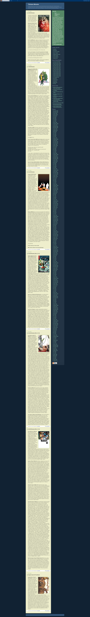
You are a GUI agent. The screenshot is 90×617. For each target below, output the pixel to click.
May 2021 (54, 332)
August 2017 (55, 292)
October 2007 (55, 140)
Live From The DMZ (56, 51)
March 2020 (55, 328)
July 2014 (54, 244)
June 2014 (54, 243)
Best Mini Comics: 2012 (57, 68)
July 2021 (54, 333)
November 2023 (55, 345)
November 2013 (55, 234)
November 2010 (55, 188)
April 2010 (54, 179)
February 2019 (55, 311)
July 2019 (54, 318)
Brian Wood (55, 50)
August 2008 (55, 153)
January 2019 (55, 310)
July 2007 (54, 136)
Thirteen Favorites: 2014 (57, 73)
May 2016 (54, 273)
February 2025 (55, 350)
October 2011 (55, 202)
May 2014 (54, 242)
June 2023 (54, 341)
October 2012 (55, 217)
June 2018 (54, 301)
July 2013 (54, 229)
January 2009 (55, 159)
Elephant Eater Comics (56, 54)
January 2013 (55, 221)
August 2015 (55, 261)
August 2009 (55, 168)
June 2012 (54, 212)
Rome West (55, 78)
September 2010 (55, 185)
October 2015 (55, 264)
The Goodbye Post (56, 77)
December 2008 (55, 158)
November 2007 (55, 141)
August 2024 (55, 349)
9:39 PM (38, 426)
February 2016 (55, 269)
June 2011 (54, 197)
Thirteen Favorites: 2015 (57, 74)
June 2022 (54, 337)
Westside (54, 83)
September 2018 (55, 305)
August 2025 (55, 354)
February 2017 (55, 284)
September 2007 (55, 139)
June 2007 (54, 135)
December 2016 (55, 282)
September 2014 (55, 247)
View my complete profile (57, 44)
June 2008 (54, 150)
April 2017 (54, 287)
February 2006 (55, 114)
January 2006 (55, 113)
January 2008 (55, 144)
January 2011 (55, 190)
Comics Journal (55, 55)
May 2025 (54, 351)
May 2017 (54, 288)
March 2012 (55, 208)
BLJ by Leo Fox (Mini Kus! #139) (58, 102)
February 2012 (55, 207)
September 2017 (55, 293)
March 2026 (55, 355)
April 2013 (54, 225)
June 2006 (54, 119)
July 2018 (54, 302)
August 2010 (55, 184)
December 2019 (55, 324)
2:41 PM (38, 249)
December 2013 (55, 235)
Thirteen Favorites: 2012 (57, 69)
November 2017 (55, 296)
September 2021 (55, 336)
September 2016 (55, 278)
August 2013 (55, 230)
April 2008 (54, 148)
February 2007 (55, 130)
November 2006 (55, 126)
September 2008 (55, 154)
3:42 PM (38, 570)
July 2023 (54, 342)
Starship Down (55, 79)
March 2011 (55, 193)
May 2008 (54, 149)
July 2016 (54, 275)
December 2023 (55, 346)
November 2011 (55, 203)
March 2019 (55, 313)
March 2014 (55, 239)
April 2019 (54, 314)
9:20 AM (38, 610)
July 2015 (54, 260)
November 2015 (55, 265)
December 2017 (55, 297)
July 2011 (54, 198)
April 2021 (54, 331)
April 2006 (54, 117)
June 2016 (54, 274)
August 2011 (55, 199)
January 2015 (55, 252)
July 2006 (54, 121)
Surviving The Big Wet (56, 61)
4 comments (48, 167)
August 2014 (55, 246)
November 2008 (55, 157)
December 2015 (55, 266)
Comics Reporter (55, 56)
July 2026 (54, 358)
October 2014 (55, 248)
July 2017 (54, 291)
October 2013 (55, 233)
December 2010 (55, 189)
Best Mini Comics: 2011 (56, 65)
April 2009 (54, 163)
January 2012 (55, 206)
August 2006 (55, 122)
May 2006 (54, 118)
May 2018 (54, 300)
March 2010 (55, 177)
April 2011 (54, 194)
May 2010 (54, 180)
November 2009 (55, 172)
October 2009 (55, 171)
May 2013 (54, 226)
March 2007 (55, 131)
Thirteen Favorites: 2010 (57, 64)
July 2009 (54, 167)
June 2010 (54, 181)
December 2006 (55, 127)
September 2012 (55, 216)
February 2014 (55, 238)
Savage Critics (55, 58)
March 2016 (55, 270)
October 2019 (55, 322)
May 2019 (54, 315)
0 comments (48, 62)
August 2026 (55, 359)
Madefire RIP (55, 82)
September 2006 (55, 123)
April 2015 (54, 256)
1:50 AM (38, 62)
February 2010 (55, 176)
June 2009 (54, 166)
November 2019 (55, 323)
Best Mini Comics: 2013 (57, 70)
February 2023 (55, 340)
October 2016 (55, 279)
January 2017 (55, 283)
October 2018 (55, 306)
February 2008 (55, 145)
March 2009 (55, 162)
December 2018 (55, 309)
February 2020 (55, 327)
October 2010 (55, 186)
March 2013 (55, 224)
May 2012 (54, 211)
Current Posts (55, 360)
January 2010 (55, 175)
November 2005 (55, 110)
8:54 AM (38, 167)
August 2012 (55, 215)
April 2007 (54, 132)
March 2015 (55, 255)
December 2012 (55, 220)
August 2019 (55, 319)
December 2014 (55, 251)
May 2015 (54, 257)
